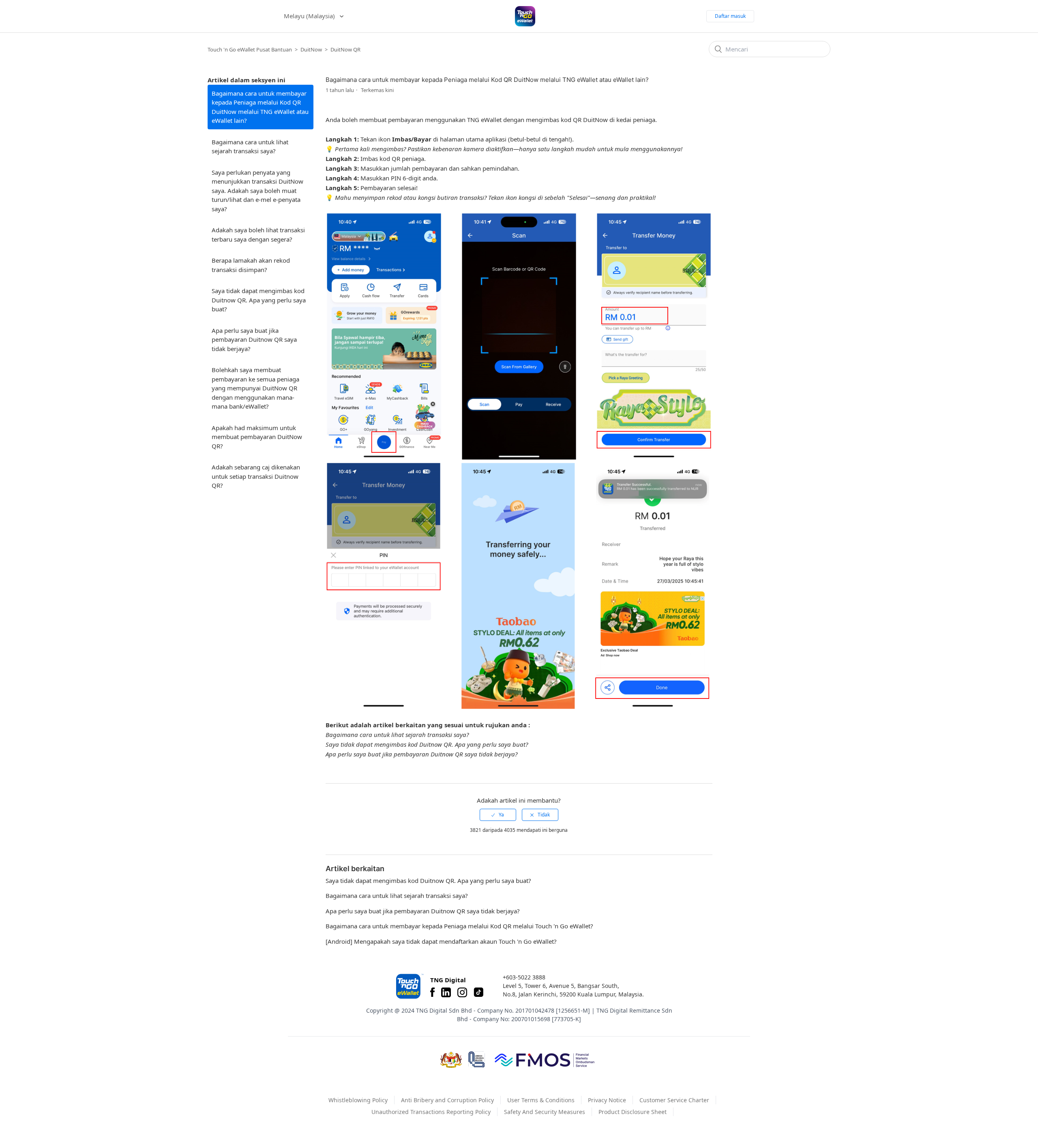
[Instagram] (462, 992)
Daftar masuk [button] (730, 16)
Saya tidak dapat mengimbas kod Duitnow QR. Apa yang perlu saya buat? (259, 300)
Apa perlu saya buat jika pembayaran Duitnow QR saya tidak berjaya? (254, 339)
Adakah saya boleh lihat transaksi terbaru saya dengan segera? (258, 234)
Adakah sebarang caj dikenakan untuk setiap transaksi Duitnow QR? (256, 476)
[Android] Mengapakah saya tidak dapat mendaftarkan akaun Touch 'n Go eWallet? (441, 941)
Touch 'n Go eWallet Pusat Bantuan (250, 49)
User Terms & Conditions (541, 1100)
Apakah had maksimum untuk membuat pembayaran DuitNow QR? (257, 437)
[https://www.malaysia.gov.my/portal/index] (451, 1060)
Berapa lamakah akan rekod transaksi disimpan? (251, 265)
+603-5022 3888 (524, 977)
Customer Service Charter (674, 1100)
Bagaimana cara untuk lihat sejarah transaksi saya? (250, 146)
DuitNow (311, 49)
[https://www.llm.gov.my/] (476, 1059)
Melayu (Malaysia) (310, 16)
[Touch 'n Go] (409, 986)
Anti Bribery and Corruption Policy (447, 1100)
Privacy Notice (607, 1100)
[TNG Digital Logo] (525, 16)
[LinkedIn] (446, 992)
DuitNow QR (345, 49)
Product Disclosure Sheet (632, 1112)
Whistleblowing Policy (358, 1100)
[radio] (498, 815)
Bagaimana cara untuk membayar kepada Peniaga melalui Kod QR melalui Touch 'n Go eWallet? (459, 926)
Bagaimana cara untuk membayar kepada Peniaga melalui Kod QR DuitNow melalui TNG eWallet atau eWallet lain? (260, 107)
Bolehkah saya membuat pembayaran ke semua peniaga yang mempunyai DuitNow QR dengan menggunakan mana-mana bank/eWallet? (255, 388)
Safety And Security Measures (544, 1112)
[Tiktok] (478, 992)
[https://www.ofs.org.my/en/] (544, 1060)
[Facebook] (432, 992)
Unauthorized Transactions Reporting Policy (431, 1112)
